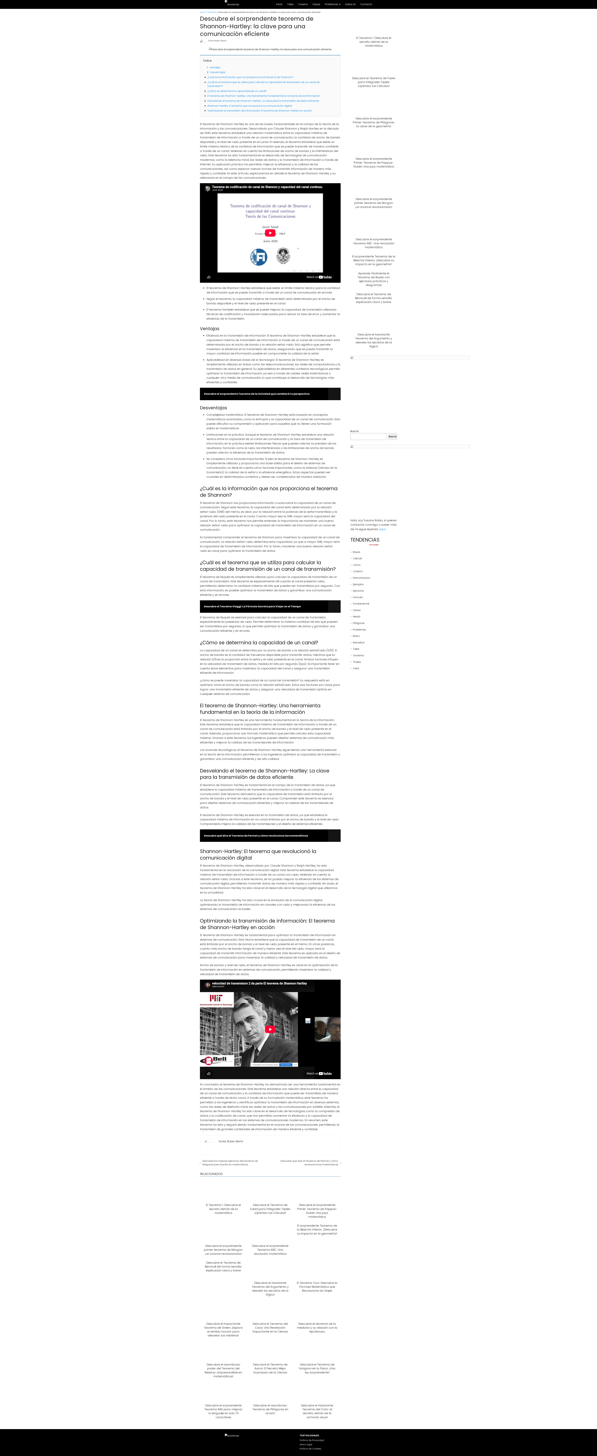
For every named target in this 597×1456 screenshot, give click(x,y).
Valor (356, 668)
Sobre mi (350, 4)
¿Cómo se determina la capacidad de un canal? (237, 91)
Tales (290, 4)
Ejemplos (358, 584)
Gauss (316, 4)
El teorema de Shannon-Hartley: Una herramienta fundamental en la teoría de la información (263, 96)
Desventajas (217, 72)
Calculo (357, 558)
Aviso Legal (306, 1444)
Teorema (358, 655)
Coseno (303, 4)
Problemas (331, 4)
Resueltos (359, 642)
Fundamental (361, 603)
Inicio (279, 4)
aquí (382, 529)
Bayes (356, 552)
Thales (357, 662)
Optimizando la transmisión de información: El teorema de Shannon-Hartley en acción (259, 110)
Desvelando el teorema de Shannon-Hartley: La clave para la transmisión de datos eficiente (263, 101)
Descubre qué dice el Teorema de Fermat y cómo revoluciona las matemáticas (309, 1162)
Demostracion (361, 578)
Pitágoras (359, 623)
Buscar (354, 431)
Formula (358, 597)
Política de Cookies (310, 1448)
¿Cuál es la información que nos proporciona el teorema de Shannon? (250, 77)
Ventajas (214, 67)
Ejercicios (358, 591)
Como (357, 565)
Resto (356, 636)
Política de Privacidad (312, 1440)
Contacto (366, 4)
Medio (356, 616)
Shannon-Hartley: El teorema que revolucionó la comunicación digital (249, 106)
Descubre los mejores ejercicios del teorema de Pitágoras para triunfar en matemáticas (230, 1162)
